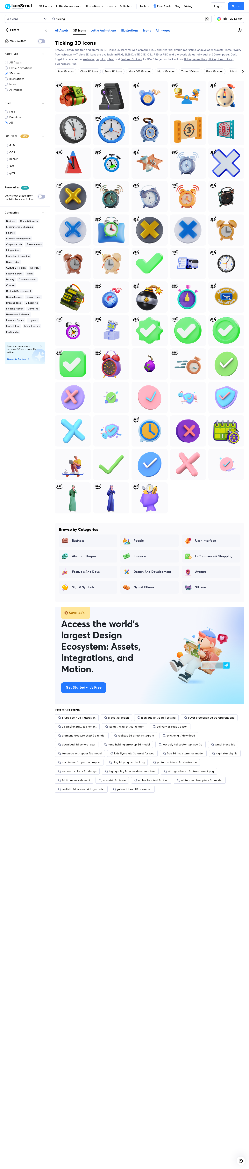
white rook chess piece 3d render (202, 780)
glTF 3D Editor (232, 19)
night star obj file (227, 753)
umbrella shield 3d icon (153, 780)
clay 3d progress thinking (129, 762)
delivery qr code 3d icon (172, 726)
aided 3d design (118, 717)
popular (101, 59)
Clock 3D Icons (89, 71)
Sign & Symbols (83, 587)
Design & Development (18, 291)
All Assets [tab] (61, 30)
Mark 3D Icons (166, 71)
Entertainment (34, 244)
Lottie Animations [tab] (103, 30)
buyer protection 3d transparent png (211, 717)
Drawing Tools (13, 302)
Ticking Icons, (63, 64)
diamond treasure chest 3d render (83, 735)
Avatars (200, 571)
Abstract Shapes (84, 556)
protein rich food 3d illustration (177, 762)
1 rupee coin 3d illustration (79, 717)
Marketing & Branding (18, 256)
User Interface (205, 540)
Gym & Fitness (144, 587)
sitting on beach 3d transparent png (191, 771)
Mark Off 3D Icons (140, 71)
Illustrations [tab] (129, 30)
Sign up (236, 6)
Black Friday (12, 261)
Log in (218, 6)
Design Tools (33, 296)
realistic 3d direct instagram (136, 735)
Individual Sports (15, 320)
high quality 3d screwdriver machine (132, 771)
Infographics (12, 250)
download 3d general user (78, 744)
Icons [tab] (147, 30)
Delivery (34, 267)
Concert (10, 285)
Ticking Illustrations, (221, 59)
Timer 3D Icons (190, 71)
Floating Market (14, 308)
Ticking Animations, (196, 59)
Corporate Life (14, 244)
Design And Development (152, 571)
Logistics (33, 320)
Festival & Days (14, 273)
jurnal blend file (225, 744)
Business (10, 221)
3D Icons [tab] (79, 30)
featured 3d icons (131, 59)
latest (110, 59)
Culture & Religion (16, 267)
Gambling (33, 308)
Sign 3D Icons (65, 71)
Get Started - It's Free (84, 687)
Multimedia (12, 331)
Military (10, 279)
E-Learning (32, 302)
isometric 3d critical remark (126, 726)
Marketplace (13, 326)
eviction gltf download (181, 735)
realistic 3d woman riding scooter (83, 789)
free (82, 50)
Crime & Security (29, 221)
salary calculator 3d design (79, 771)
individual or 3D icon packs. (213, 54)
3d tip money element (76, 780)
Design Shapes (14, 296)
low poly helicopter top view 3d (182, 744)
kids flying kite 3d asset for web (134, 753)
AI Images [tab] (163, 30)
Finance (10, 232)
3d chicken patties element (79, 726)
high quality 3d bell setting (158, 717)
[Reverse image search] (206, 19)
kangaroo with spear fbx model (82, 753)
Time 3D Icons (113, 71)
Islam (30, 273)
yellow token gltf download (134, 789)
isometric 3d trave (114, 780)
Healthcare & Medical (17, 314)
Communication (27, 279)
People (139, 540)
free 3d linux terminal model (185, 753)
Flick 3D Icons (214, 71)
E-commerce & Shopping (19, 226)
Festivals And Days (86, 571)
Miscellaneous (31, 326)
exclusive (88, 59)
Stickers (201, 587)
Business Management (18, 238)
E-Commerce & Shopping (213, 556)
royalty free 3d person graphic (81, 762)
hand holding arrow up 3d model (129, 744)
